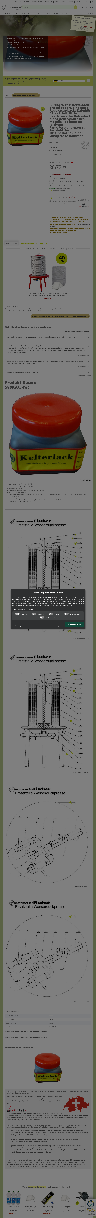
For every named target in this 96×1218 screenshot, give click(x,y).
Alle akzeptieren (74, 624)
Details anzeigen (17, 626)
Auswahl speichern (58, 626)
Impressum (30, 609)
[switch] (17, 614)
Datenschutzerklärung (19, 609)
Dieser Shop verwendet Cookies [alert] (48, 592)
